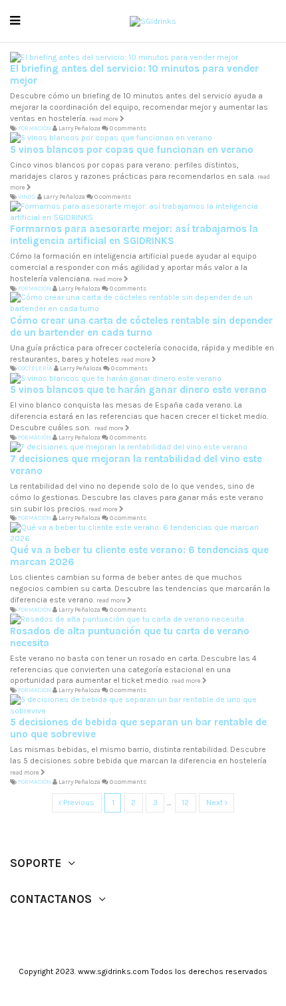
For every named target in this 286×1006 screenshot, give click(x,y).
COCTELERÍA (35, 368)
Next (215, 802)
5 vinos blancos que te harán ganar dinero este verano (138, 390)
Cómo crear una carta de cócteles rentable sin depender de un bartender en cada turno (141, 326)
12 (185, 802)
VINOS (27, 196)
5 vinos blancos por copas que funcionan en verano (131, 150)
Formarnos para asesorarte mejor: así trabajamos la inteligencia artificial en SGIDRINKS (134, 235)
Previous (77, 802)
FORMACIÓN (34, 128)
